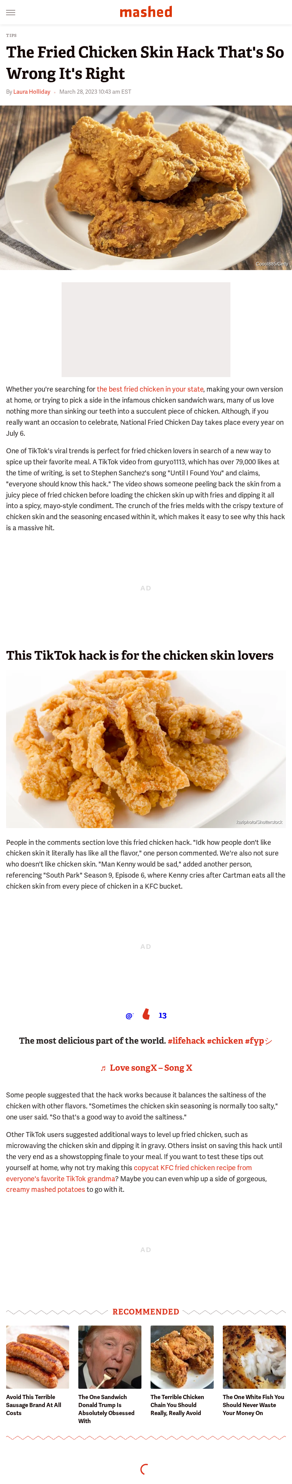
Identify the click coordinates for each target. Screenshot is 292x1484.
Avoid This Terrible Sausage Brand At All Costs (33, 1405)
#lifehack (186, 1040)
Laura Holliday (31, 92)
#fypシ (259, 1040)
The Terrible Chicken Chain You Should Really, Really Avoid (177, 1405)
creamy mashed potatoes (45, 1189)
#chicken (225, 1040)
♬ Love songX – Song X (146, 1067)
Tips (11, 36)
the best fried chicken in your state (150, 389)
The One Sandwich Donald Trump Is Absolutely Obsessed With (106, 1409)
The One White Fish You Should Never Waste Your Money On (253, 1405)
